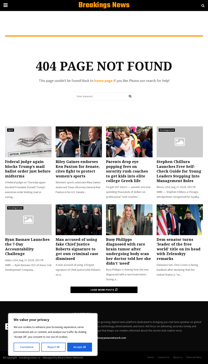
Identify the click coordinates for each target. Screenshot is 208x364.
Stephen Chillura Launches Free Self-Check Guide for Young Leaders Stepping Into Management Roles (179, 171)
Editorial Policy (194, 357)
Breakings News (104, 5)
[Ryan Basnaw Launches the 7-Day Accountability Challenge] (28, 219)
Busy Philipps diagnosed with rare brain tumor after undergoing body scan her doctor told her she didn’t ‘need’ (128, 251)
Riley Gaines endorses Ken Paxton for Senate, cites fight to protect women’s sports (78, 168)
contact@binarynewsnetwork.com (106, 338)
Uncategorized (167, 130)
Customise (27, 347)
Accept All (79, 347)
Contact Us (163, 357)
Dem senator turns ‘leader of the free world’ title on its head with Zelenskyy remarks (178, 249)
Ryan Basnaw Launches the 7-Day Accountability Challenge (27, 246)
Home (150, 357)
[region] (53, 334)
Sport (10, 130)
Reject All (53, 347)
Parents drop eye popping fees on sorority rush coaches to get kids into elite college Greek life (127, 171)
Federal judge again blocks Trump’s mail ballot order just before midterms (28, 168)
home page (103, 81)
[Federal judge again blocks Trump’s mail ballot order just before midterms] (28, 141)
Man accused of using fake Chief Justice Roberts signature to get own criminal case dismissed (77, 249)
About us (177, 357)
